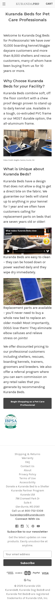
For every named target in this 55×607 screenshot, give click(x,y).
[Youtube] (38, 526)
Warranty (27, 458)
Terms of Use (27, 478)
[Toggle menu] (4, 4)
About (27, 470)
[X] (27, 526)
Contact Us (27, 466)
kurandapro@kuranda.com (27, 514)
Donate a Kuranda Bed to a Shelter (27, 486)
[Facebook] (16, 526)
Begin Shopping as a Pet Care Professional (27, 403)
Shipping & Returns (27, 454)
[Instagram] (22, 526)
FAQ (27, 462)
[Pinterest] (32, 526)
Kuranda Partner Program (27, 490)
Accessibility (27, 482)
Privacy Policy (27, 474)
